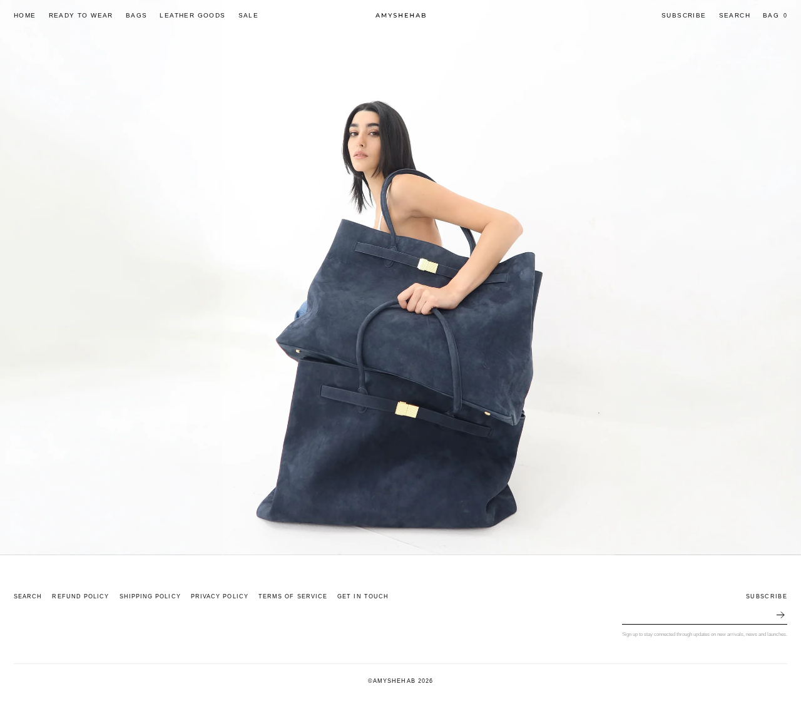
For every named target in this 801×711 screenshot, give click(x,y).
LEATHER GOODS (192, 15)
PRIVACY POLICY (219, 596)
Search (734, 15)
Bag (775, 15)
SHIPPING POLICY (150, 596)
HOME (25, 15)
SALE (248, 15)
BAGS (137, 15)
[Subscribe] (780, 615)
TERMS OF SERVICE (292, 596)
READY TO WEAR (81, 15)
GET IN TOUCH (363, 596)
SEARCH (28, 596)
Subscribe (684, 15)
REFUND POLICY (80, 596)
